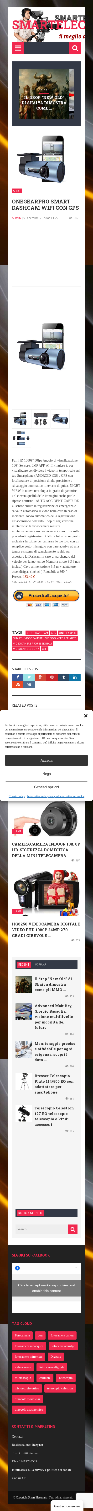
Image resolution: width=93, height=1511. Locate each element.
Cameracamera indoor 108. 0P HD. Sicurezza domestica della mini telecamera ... (46, 849)
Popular (40, 964)
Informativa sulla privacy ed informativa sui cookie (55, 796)
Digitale (56, 1356)
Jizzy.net (37, 1444)
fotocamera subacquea (29, 1346)
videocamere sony (26, 649)
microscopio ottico (27, 1388)
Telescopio (66, 1378)
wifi (44, 649)
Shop (17, 191)
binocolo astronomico (29, 1409)
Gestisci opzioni (46, 787)
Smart (17, 638)
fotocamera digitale (51, 1367)
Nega (46, 774)
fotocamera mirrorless (28, 1356)
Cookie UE (19, 1478)
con (29, 633)
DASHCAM (41, 633)
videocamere (33, 638)
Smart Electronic (37, 1497)
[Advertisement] (46, 256)
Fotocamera (22, 1335)
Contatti (17, 1436)
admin (16, 218)
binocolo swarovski (27, 1399)
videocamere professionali (32, 643)
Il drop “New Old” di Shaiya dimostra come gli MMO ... (53, 984)
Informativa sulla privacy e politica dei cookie (42, 1470)
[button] (85, 715)
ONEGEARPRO (67, 633)
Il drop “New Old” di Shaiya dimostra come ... (44, 103)
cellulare (45, 1378)
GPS (53, 633)
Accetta (46, 760)
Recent (24, 965)
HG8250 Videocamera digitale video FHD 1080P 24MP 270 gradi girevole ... (46, 929)
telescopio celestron (60, 1388)
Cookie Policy (17, 796)
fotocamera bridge (63, 1346)
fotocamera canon (62, 1335)
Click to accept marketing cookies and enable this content (46, 1288)
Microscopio (23, 1378)
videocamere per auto (61, 638)
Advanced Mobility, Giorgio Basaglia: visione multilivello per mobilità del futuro (54, 1016)
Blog (44, 90)
